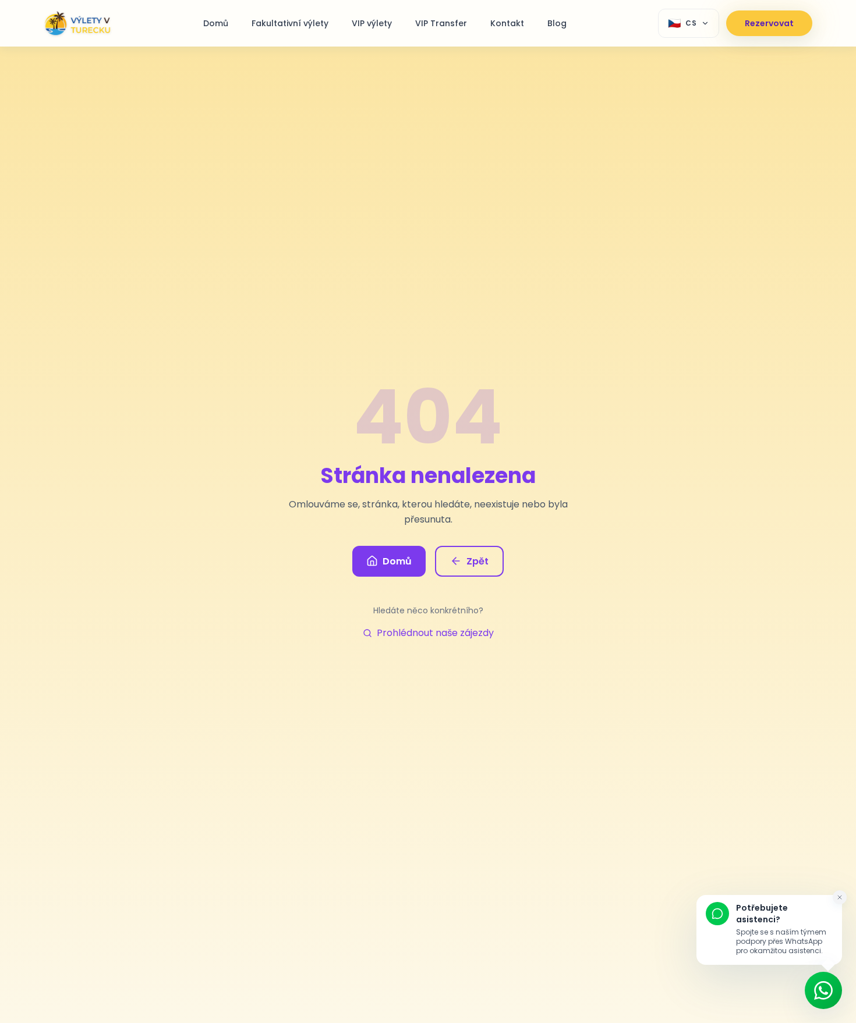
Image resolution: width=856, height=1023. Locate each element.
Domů (397, 561)
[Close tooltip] (840, 897)
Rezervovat (769, 23)
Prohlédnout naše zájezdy (435, 633)
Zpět (477, 561)
